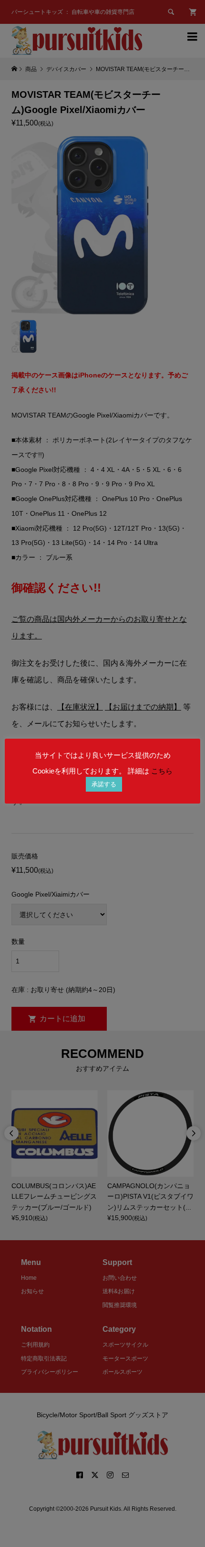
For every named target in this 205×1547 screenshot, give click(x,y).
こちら (162, 771)
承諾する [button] (104, 784)
